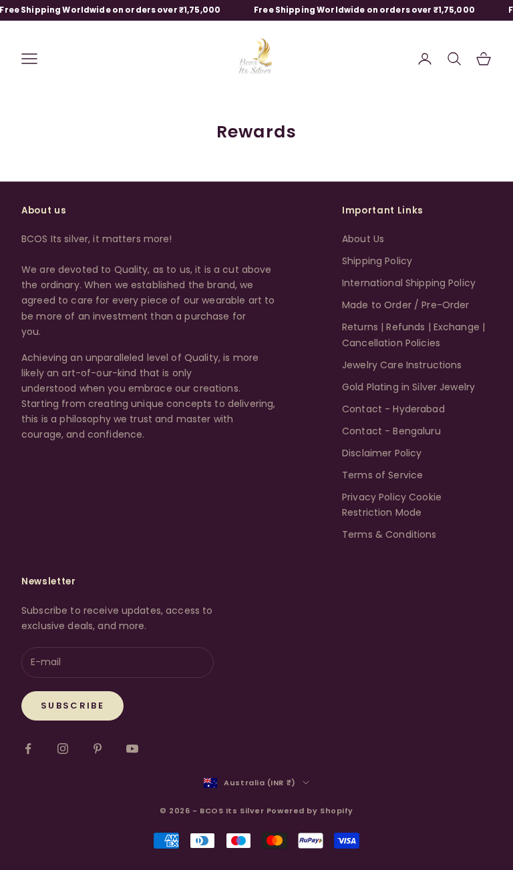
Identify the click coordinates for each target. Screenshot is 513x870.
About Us (363, 239)
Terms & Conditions (389, 534)
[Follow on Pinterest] (97, 748)
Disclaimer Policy (381, 453)
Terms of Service (382, 475)
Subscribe (72, 705)
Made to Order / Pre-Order (406, 305)
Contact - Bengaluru (391, 431)
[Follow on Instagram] (62, 748)
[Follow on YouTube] (132, 748)
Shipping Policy (377, 261)
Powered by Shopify (310, 810)
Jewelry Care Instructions (402, 365)
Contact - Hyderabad (393, 409)
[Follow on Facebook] (28, 748)
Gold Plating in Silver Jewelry (408, 387)
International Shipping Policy (409, 283)
